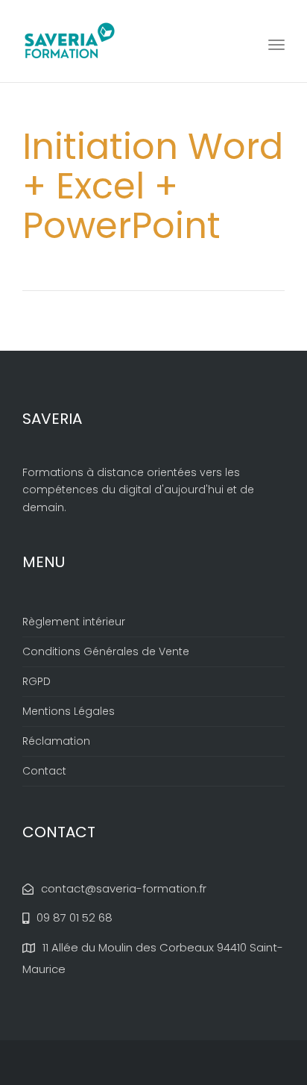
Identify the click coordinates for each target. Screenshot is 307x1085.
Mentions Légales (68, 711)
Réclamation (56, 741)
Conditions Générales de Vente (105, 651)
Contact (44, 770)
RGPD (36, 681)
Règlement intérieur (73, 621)
